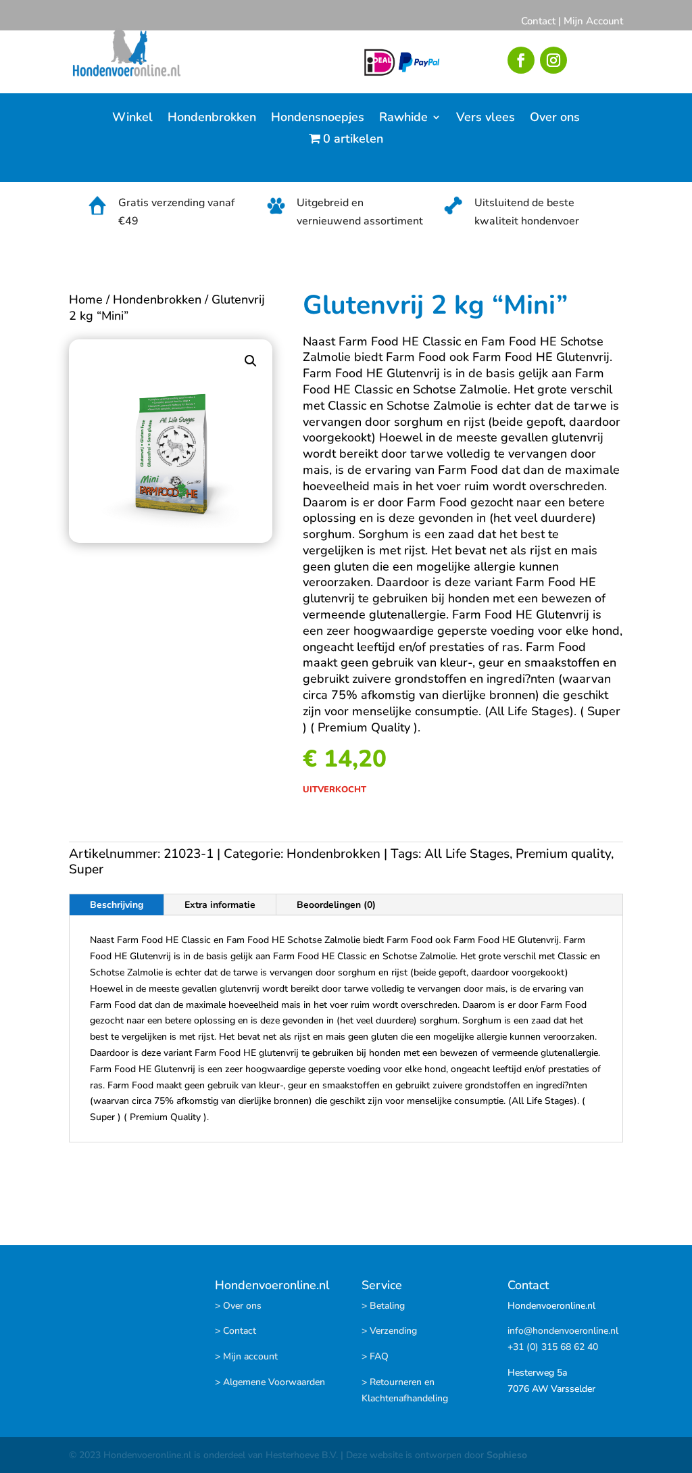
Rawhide (403, 118)
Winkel (132, 118)
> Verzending (389, 1330)
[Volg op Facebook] (521, 60)
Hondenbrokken (212, 118)
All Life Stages (467, 854)
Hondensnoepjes (317, 118)
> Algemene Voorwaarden (270, 1382)
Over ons (555, 118)
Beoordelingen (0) (336, 904)
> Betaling (383, 1305)
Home (86, 299)
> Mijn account (246, 1356)
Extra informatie (219, 904)
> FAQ (375, 1356)
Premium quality (563, 854)
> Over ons (238, 1305)
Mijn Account (593, 21)
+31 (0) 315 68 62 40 (553, 1347)
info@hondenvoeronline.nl (563, 1330)
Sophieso (507, 1455)
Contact (538, 21)
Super (86, 869)
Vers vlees (485, 118)
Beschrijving (116, 904)
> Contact (235, 1330)
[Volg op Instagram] (553, 60)
